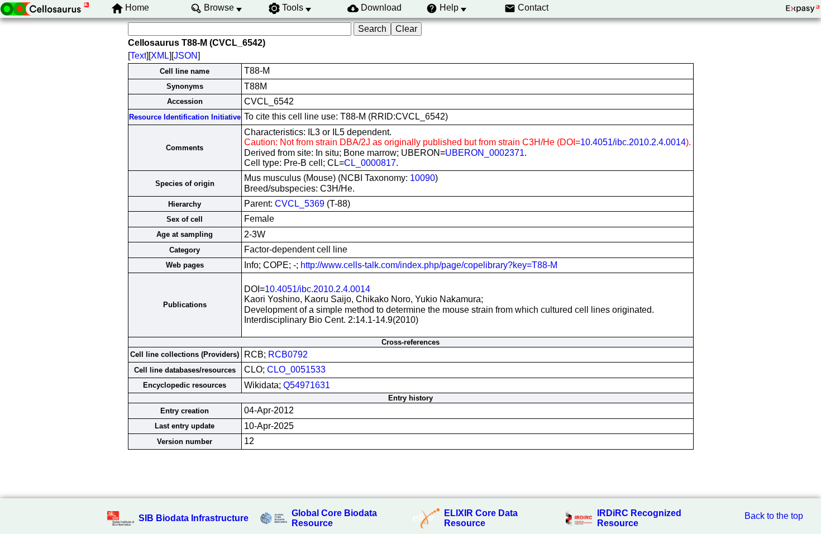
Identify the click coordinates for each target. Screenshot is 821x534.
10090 (422, 178)
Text (138, 55)
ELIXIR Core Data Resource (481, 518)
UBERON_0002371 (484, 153)
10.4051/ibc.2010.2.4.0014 (633, 142)
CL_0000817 (370, 163)
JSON (186, 55)
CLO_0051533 (296, 369)
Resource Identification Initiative (185, 117)
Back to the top (773, 516)
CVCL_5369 (299, 203)
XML (160, 55)
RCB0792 (288, 354)
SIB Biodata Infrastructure (194, 518)
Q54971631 (306, 385)
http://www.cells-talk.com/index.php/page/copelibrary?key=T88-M (428, 265)
